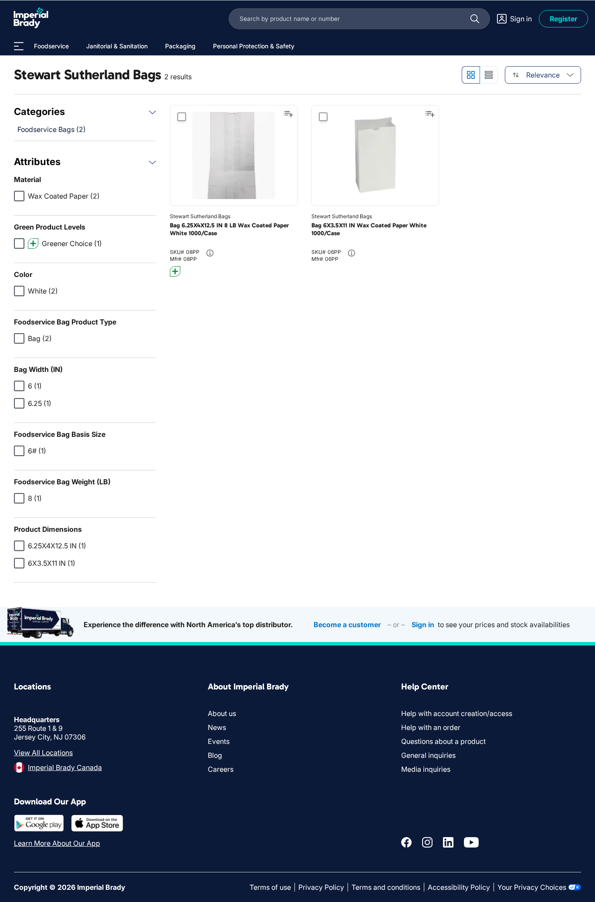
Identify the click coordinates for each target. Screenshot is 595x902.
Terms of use (270, 887)
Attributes (37, 161)
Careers (220, 769)
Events (219, 741)
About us (222, 713)
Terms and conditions (386, 887)
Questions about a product (443, 741)
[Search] (474, 18)
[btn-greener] (175, 271)
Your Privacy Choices (531, 887)
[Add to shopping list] (288, 114)
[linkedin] (448, 842)
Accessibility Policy (459, 887)
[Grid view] (471, 75)
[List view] (489, 75)
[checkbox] (19, 196)
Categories (39, 111)
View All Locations (43, 752)
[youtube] (471, 842)
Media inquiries (425, 769)
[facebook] (406, 842)
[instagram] (427, 842)
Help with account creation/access (456, 713)
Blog (215, 755)
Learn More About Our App (57, 843)
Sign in (423, 624)
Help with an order (430, 727)
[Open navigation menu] (19, 46)
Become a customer (347, 624)
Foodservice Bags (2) (51, 129)
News (217, 727)
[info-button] (209, 253)
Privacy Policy (321, 887)
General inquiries (428, 755)
